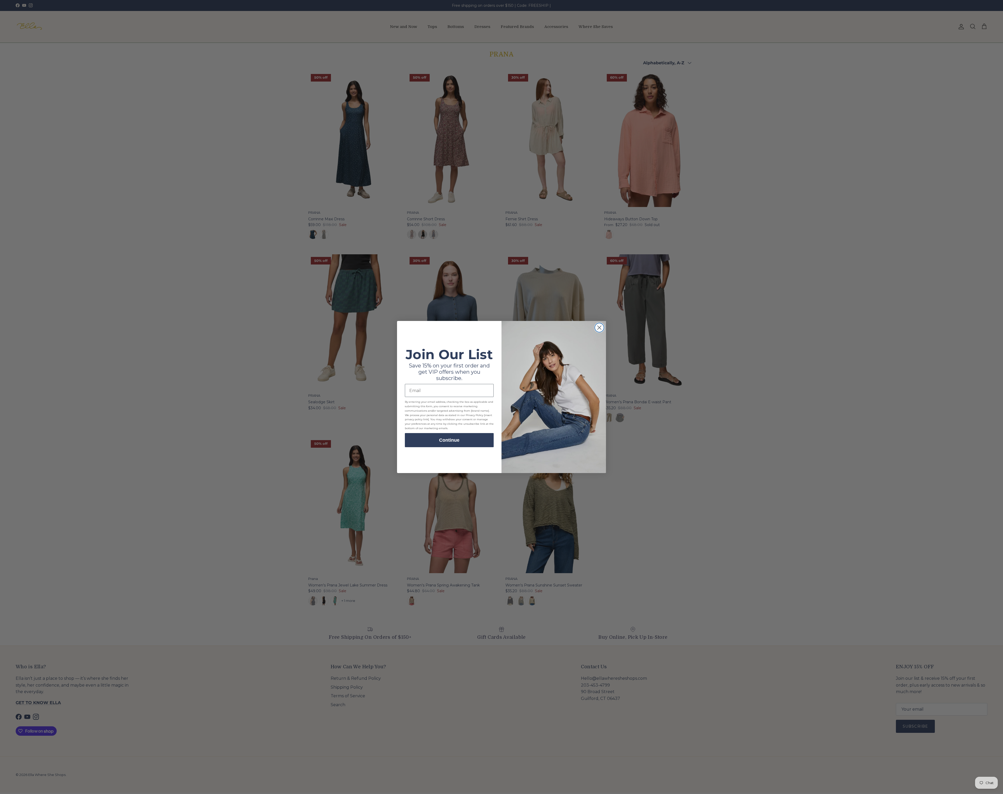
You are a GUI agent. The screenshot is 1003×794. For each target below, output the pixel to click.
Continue (449, 440)
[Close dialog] (599, 327)
